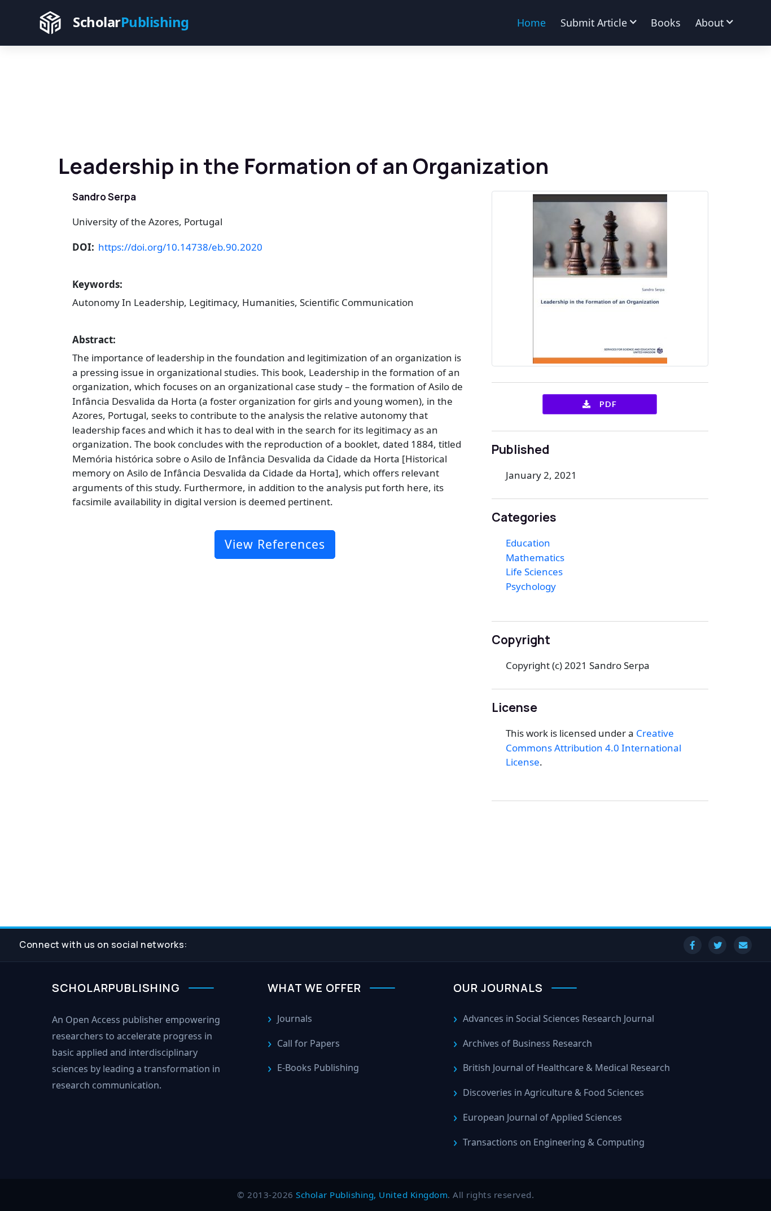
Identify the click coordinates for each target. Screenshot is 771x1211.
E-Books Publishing (318, 1067)
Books (666, 22)
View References (275, 544)
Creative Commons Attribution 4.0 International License (593, 747)
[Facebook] (693, 945)
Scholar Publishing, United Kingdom (372, 1194)
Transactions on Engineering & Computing (554, 1142)
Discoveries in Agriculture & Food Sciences (553, 1092)
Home (531, 22)
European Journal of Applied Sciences (542, 1117)
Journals (294, 1018)
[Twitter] (717, 945)
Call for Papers (308, 1043)
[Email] (743, 945)
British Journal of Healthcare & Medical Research (566, 1067)
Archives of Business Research (527, 1043)
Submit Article (593, 22)
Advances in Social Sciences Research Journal (558, 1018)
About (709, 22)
